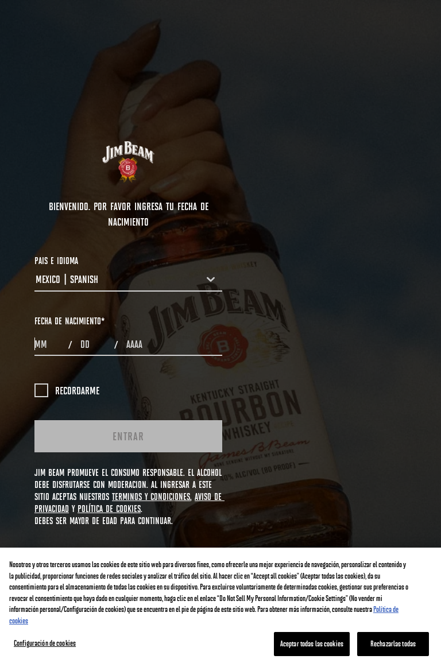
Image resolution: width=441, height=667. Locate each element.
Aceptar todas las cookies (311, 643)
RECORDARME (77, 390)
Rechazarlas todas (393, 643)
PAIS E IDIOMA (56, 260)
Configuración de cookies (45, 642)
